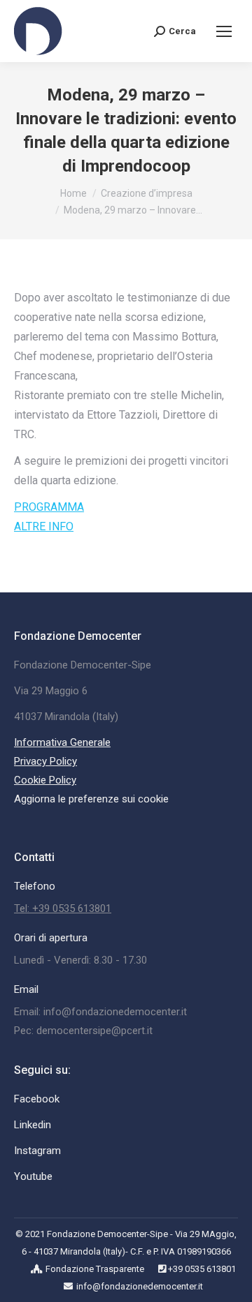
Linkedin (32, 1124)
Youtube (33, 1176)
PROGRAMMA (49, 507)
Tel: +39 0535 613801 (62, 908)
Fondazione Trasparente (95, 1269)
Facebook (36, 1099)
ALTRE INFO (44, 526)
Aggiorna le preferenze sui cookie (91, 799)
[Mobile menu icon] (224, 31)
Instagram (37, 1150)
